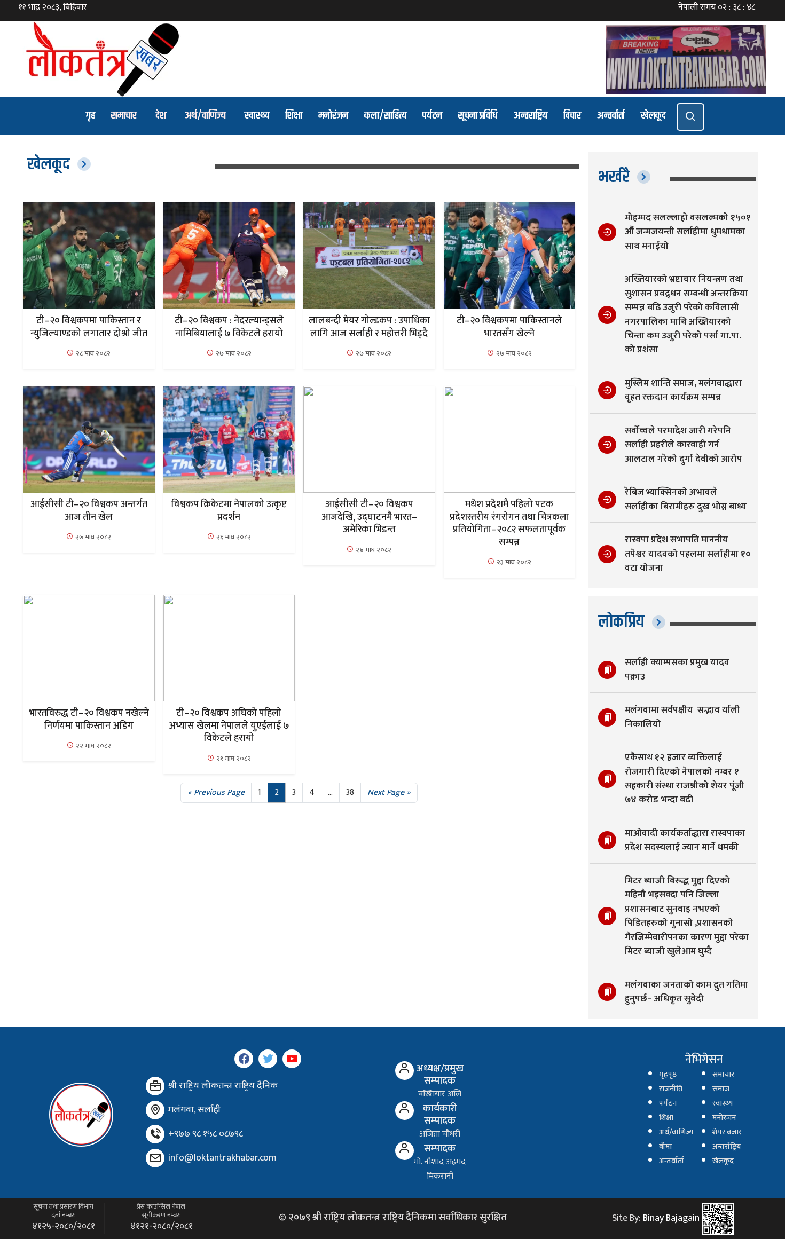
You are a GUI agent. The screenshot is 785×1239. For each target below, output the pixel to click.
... (330, 792)
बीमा (665, 1146)
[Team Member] (404, 1070)
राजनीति (670, 1089)
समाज (720, 1089)
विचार (572, 115)
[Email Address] (155, 1158)
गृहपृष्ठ (668, 1074)
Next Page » (389, 792)
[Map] (155, 1110)
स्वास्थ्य (257, 115)
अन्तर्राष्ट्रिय (726, 1146)
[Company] (155, 1086)
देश (160, 115)
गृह (90, 115)
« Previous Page (216, 792)
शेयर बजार (727, 1132)
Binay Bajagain (671, 1219)
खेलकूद (653, 115)
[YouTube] (291, 1058)
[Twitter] (267, 1058)
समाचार (124, 115)
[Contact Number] (155, 1134)
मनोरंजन (333, 115)
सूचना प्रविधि (478, 115)
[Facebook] (243, 1058)
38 (350, 792)
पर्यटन (432, 115)
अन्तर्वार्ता (611, 115)
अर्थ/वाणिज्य (205, 115)
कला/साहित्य (385, 115)
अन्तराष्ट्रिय (530, 115)
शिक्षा (293, 115)
